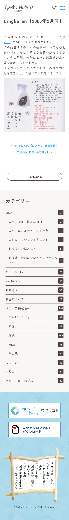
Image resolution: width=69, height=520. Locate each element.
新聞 (35, 326)
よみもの (34, 362)
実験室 (34, 371)
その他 (35, 353)
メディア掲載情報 (34, 308)
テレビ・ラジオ (35, 317)
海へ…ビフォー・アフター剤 (34, 230)
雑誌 (35, 335)
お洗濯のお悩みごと (35, 248)
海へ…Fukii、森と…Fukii (35, 221)
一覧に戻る (34, 177)
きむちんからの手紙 (34, 380)
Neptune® (34, 281)
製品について (34, 299)
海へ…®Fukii (34, 272)
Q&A (34, 212)
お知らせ (34, 290)
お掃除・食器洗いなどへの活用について (35, 260)
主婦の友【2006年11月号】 (33, 152)
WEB (35, 344)
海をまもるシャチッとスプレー (34, 239)
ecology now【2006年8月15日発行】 (35, 145)
